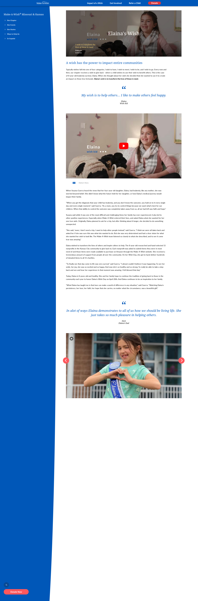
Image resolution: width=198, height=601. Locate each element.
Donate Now (16, 591)
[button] (66, 360)
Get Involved (116, 3)
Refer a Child (135, 3)
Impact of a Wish (95, 3)
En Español (11, 38)
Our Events (11, 25)
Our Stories (11, 29)
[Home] (43, 2)
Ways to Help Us (13, 34)
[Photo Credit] (71, 338)
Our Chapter (11, 20)
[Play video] (124, 145)
